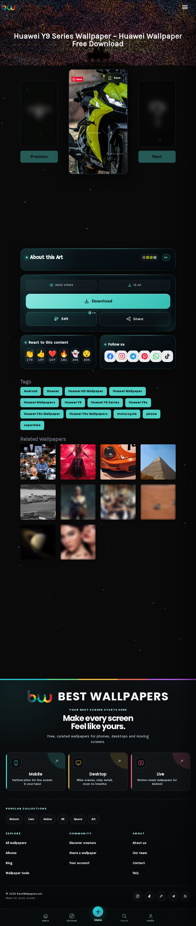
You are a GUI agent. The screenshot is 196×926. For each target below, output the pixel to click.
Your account (79, 863)
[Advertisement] (98, 211)
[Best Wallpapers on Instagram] (137, 896)
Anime (48, 819)
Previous (39, 156)
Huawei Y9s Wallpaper (42, 414)
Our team (140, 853)
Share (138, 319)
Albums (11, 853)
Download (102, 301)
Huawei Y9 (73, 402)
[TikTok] (167, 356)
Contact (139, 863)
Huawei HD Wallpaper (85, 391)
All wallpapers (16, 843)
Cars (31, 819)
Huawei (53, 391)
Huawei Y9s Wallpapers (89, 414)
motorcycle (127, 414)
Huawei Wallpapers (39, 402)
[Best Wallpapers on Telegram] (173, 896)
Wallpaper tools (17, 873)
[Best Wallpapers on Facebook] (149, 896)
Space (78, 819)
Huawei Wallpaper (127, 391)
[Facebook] (110, 356)
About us (139, 843)
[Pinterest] (144, 356)
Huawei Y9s (138, 402)
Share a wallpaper (82, 853)
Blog (9, 863)
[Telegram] (133, 356)
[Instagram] (121, 356)
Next (157, 156)
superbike (32, 425)
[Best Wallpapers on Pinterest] (161, 896)
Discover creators (82, 843)
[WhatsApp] (156, 356)
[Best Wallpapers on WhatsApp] (185, 896)
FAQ (135, 873)
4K (63, 819)
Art (94, 819)
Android (30, 391)
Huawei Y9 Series (105, 402)
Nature (14, 819)
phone (151, 414)
